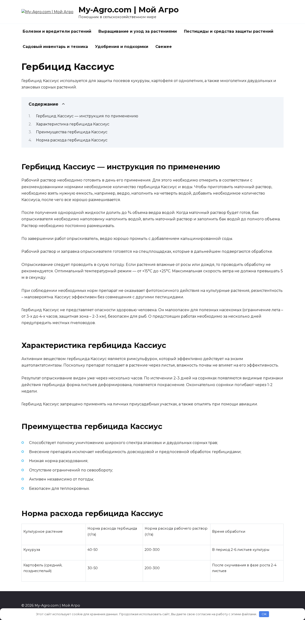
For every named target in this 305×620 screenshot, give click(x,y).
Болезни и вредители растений (57, 31)
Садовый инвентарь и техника (55, 46)
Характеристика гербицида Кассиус (72, 124)
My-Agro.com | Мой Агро (128, 9)
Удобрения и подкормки (121, 46)
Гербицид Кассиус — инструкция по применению (87, 116)
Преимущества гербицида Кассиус (71, 132)
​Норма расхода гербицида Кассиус (71, 140)
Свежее (163, 46)
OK (264, 614)
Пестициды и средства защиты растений (228, 31)
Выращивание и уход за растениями (137, 31)
